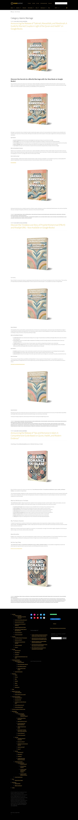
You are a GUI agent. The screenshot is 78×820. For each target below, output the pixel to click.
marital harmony (20, 424)
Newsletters (17, 687)
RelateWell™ (17, 652)
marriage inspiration (46, 424)
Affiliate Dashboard (18, 785)
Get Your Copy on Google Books (16, 548)
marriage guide (31, 216)
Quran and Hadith (63, 596)
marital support (26, 424)
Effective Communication (17, 423)
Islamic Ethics (26, 599)
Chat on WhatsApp (53, 614)
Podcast (16, 681)
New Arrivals (57, 596)
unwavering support (54, 425)
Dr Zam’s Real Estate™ (19, 707)
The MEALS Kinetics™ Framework (21, 637)
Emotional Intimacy (53, 598)
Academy (17, 7)
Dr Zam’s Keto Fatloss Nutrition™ (21, 619)
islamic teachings (61, 423)
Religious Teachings (21, 422)
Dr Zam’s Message (18, 692)
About (12, 7)
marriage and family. (38, 424)
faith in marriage (24, 423)
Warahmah (30, 217)
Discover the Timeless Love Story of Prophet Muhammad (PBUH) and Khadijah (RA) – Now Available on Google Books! (38, 226)
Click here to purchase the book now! (18, 364)
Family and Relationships (27, 214)
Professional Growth (43, 3)
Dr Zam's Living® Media (23, 21)
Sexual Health (55, 602)
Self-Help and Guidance (22, 215)
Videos (16, 683)
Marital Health (45, 596)
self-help (26, 217)
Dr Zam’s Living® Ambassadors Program (23, 770)
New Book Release (58, 601)
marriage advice (32, 424)
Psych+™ (16, 647)
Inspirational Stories (51, 421)
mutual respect (63, 424)
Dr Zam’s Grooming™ (18, 634)
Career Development (18, 671)
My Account (43, 7)
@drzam (54, 623)
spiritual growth (43, 425)
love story (15, 424)
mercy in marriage (41, 216)
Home (13, 11)
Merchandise (30, 7)
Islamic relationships (54, 423)
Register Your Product (19, 780)
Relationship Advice (53, 214)
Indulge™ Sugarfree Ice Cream (20, 627)
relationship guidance (27, 425)
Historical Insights (44, 421)
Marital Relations (60, 599)
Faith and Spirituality (28, 421)
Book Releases (17, 596)
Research (24, 7)
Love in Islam (49, 599)
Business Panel (17, 783)
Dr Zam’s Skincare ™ (18, 632)
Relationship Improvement (31, 602)
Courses (16, 685)
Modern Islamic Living (51, 596)
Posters (16, 677)
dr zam (20, 598)
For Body (29, 3)
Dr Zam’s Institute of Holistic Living (34, 598)
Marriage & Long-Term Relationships (43, 214)
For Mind (33, 3)
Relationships (59, 214)
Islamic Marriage (34, 214)
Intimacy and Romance (26, 596)
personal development (60, 216)
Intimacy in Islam (21, 599)
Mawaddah (36, 216)
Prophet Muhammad (14, 425)
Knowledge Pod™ (18, 699)
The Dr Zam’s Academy (16, 696)
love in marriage (21, 216)
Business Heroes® (21, 662)
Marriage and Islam (18, 601)
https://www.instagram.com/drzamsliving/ (58, 628)
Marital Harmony (63, 421)
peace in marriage (53, 216)
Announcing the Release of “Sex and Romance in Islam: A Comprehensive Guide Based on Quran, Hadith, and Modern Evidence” (36, 435)
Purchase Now (13, 162)
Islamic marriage (15, 216)
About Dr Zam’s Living (16, 691)
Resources (50, 3)
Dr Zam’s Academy (25, 598)
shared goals (38, 425)
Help (36, 7)
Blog (16, 679)
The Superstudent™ (18, 697)
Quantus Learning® (18, 645)
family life (29, 423)
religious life (33, 425)
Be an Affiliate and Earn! (22, 666)
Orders (13, 787)
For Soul (37, 3)
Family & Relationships (18, 214)
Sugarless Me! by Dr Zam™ (19, 622)
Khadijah (12, 424)
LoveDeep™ (17, 654)
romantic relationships (40, 602)
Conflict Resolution (16, 598)
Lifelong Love (44, 599)
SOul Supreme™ (18, 650)
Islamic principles (47, 423)
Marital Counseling (39, 596)
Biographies (22, 421)
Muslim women (57, 424)
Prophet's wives (20, 425)
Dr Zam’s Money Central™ (19, 705)
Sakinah (23, 217)
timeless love (48, 425)
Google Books (15, 599)
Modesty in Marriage (45, 601)
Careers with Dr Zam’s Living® (20, 694)
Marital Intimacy (54, 599)
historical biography (34, 423)
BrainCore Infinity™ (18, 639)
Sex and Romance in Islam (48, 602)
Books (21, 596)
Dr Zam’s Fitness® (18, 615)
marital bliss (26, 216)
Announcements (17, 421)
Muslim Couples (47, 216)
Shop (49, 7)
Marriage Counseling (25, 601)
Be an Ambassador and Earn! (23, 664)
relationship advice (18, 217)
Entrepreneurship (18, 661)
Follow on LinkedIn (55, 619)
